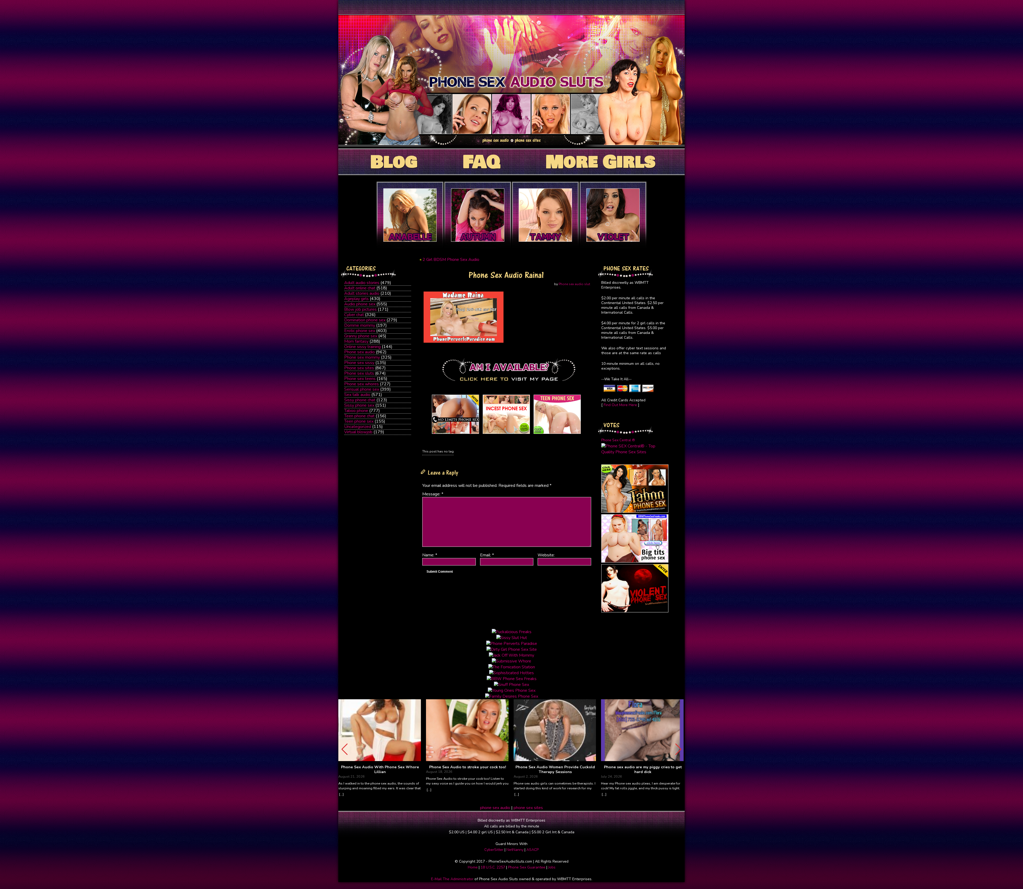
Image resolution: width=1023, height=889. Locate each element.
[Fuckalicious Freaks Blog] (455, 434)
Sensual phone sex (361, 389)
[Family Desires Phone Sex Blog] (506, 434)
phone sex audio (495, 808)
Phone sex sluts (359, 373)
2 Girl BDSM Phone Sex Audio (451, 259)
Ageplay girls (356, 299)
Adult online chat (359, 288)
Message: (432, 494)
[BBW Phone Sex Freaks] (634, 561)
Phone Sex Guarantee (526, 867)
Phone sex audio (359, 352)
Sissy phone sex (359, 405)
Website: (546, 555)
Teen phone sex (359, 421)
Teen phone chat (359, 416)
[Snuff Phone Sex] (634, 611)
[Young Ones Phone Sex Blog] (557, 434)
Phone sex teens (360, 379)
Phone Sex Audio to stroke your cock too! (467, 767)
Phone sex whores (361, 384)
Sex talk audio (357, 395)
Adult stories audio (361, 293)
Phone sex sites (359, 368)
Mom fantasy (356, 341)
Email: (487, 555)
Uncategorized (357, 427)
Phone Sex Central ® (618, 440)
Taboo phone (356, 411)
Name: (429, 555)
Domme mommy (359, 325)
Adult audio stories (361, 283)
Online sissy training (362, 347)
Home (473, 867)
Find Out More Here (620, 404)
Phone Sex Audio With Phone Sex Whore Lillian (380, 769)
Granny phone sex (360, 336)
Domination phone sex (364, 320)
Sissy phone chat (359, 400)
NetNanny (514, 849)
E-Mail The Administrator (452, 879)
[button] (678, 749)
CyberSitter (494, 849)
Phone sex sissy (359, 363)
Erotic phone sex (359, 331)
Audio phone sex (359, 304)
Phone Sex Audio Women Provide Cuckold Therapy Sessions (555, 769)
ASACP (532, 849)
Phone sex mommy (362, 357)
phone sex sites (528, 808)
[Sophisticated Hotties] (634, 511)
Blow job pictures (360, 309)
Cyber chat (354, 315)
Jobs (551, 867)
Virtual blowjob (358, 432)
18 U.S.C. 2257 (493, 867)
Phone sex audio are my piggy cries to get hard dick (643, 769)
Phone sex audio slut (574, 284)
